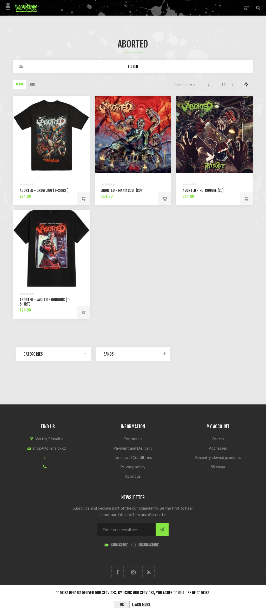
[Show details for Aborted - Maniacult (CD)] (133, 134)
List (32, 84)
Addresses (218, 448)
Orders (218, 438)
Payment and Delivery (132, 448)
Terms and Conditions (133, 457)
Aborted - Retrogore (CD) (203, 190)
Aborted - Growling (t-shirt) (44, 190)
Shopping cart (248, 5)
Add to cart (83, 198)
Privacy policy (132, 466)
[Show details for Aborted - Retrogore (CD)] (214, 134)
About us (133, 476)
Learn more (141, 604)
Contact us (133, 438)
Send (162, 529)
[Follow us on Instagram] (133, 572)
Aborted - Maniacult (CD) (121, 190)
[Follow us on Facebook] (117, 572)
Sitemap (218, 466)
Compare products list (246, 84)
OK (122, 604)
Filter (133, 66)
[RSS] (148, 572)
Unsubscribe (148, 545)
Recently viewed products (218, 457)
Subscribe (119, 545)
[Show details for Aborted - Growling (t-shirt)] (51, 134)
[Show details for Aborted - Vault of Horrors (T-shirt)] (51, 248)
